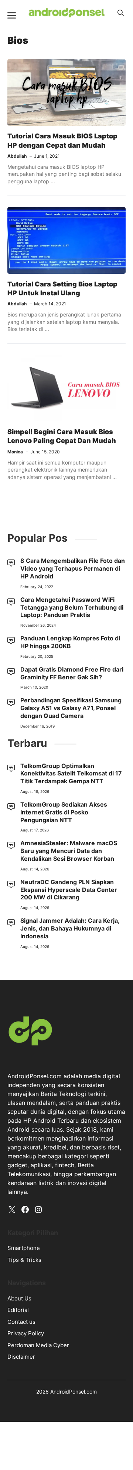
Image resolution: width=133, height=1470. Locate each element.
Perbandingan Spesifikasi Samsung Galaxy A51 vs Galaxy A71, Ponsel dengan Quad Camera (71, 707)
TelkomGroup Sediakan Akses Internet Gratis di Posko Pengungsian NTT (63, 812)
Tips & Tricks (24, 1259)
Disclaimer (21, 1356)
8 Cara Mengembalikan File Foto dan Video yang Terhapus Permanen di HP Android (72, 568)
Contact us (21, 1321)
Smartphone (23, 1247)
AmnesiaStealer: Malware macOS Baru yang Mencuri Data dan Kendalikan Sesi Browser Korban (68, 850)
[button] (120, 13)
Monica (15, 452)
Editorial (18, 1309)
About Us (19, 1298)
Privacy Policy (25, 1333)
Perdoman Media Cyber (38, 1345)
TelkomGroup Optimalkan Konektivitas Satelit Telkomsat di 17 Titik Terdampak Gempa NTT (71, 773)
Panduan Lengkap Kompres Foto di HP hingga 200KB (70, 642)
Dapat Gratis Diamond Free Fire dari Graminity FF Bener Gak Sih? (71, 673)
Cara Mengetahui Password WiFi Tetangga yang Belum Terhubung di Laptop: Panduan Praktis (71, 607)
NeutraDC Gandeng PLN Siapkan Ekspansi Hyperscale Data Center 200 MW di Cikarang (68, 889)
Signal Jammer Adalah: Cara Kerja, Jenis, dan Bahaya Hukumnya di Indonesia (69, 928)
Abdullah (17, 156)
